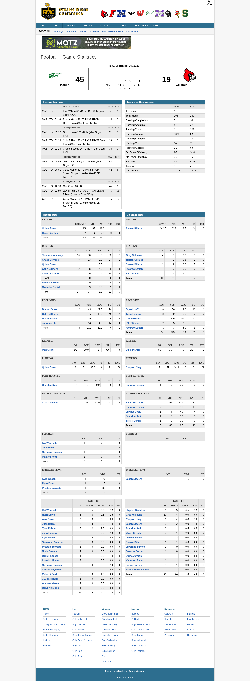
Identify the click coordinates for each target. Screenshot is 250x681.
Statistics (71, 31)
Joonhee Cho (49, 323)
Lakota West (170, 624)
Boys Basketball (110, 614)
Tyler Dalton (49, 528)
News (46, 614)
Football (76, 614)
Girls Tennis (78, 656)
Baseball (135, 614)
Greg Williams (134, 255)
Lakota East (193, 619)
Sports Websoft (136, 671)
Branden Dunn (50, 318)
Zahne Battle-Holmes (137, 569)
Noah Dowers (49, 551)
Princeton (169, 635)
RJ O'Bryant (132, 273)
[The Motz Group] (86, 48)
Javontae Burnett (135, 547)
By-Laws (47, 645)
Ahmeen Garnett (51, 583)
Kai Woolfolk (49, 443)
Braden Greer (49, 309)
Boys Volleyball (139, 640)
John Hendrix (49, 533)
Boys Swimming (110, 635)
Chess (105, 656)
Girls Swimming (109, 640)
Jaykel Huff (132, 309)
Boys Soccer (78, 624)
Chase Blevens (50, 260)
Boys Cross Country (82, 635)
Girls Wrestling (109, 629)
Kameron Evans (135, 385)
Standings (58, 31)
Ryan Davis (48, 483)
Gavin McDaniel (51, 287)
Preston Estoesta (51, 488)
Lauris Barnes (134, 565)
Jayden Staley (134, 537)
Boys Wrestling (109, 624)
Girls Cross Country (82, 640)
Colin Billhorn (50, 269)
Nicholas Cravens (52, 452)
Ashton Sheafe (50, 282)
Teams (82, 31)
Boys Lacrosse (138, 645)
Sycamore (192, 635)
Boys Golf (77, 645)
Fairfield (191, 614)
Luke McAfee (133, 350)
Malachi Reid (49, 457)
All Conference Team (113, 31)
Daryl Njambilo (50, 588)
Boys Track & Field (140, 624)
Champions (132, 31)
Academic (107, 661)
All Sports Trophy (51, 629)
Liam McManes (50, 560)
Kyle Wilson (49, 479)
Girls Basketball (109, 619)
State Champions (51, 635)
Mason (190, 624)
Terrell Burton (133, 314)
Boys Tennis (137, 635)
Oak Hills (191, 629)
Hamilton (168, 619)
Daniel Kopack (50, 556)
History (46, 640)
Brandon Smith (134, 416)
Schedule (94, 31)
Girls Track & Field (140, 629)
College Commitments (54, 624)
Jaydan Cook (133, 412)
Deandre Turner (134, 551)
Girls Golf (77, 651)
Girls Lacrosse (138, 651)
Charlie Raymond (52, 569)
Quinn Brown (49, 228)
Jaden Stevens (134, 479)
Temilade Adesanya (53, 255)
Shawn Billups (134, 228)
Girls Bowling (108, 651)
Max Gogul (48, 350)
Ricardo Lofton (134, 269)
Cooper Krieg (133, 367)
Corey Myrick (133, 318)
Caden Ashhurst (51, 233)
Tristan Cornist (134, 260)
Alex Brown (48, 519)
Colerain (168, 614)
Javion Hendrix (50, 579)
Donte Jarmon (134, 556)
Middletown (170, 629)
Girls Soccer (78, 629)
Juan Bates (48, 447)
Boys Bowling (108, 645)
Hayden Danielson (136, 510)
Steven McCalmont (52, 542)
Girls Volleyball (79, 619)
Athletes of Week (51, 619)
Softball (135, 619)
